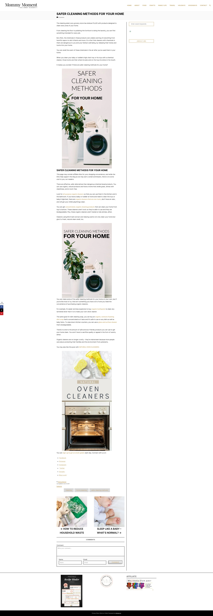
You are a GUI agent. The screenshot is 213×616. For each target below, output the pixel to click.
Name (61, 559)
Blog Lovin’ (63, 475)
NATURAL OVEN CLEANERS (89, 347)
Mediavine (118, 613)
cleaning (69, 490)
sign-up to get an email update (74, 453)
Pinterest (62, 461)
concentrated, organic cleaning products (80, 207)
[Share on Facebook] (1, 307)
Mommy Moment (62, 481)
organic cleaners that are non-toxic (88, 199)
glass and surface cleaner (107, 322)
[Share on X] (1, 310)
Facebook (62, 458)
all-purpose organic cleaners (73, 194)
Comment (60, 545)
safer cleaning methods (99, 490)
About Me (141, 41)
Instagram (62, 465)
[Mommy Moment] (29, 5)
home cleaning (81, 490)
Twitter (62, 468)
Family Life (59, 486)
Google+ (62, 472)
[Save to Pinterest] (1, 313)
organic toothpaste (98, 309)
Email (85, 559)
